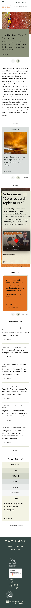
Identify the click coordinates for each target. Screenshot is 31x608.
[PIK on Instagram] (22, 540)
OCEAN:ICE (15, 465)
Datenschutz (19, 546)
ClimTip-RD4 (15, 493)
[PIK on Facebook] (16, 540)
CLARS (15, 498)
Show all (26, 178)
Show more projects (15, 525)
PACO (15, 482)
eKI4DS (15, 470)
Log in (24, 2)
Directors (5, 112)
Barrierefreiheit (15, 549)
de (19, 2)
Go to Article (6, 339)
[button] (13, 61)
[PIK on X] (9, 540)
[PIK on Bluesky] (6, 540)
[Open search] (28, 2)
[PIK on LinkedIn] (19, 540)
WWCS (15, 487)
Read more (5, 13)
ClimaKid (15, 476)
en (16, 2)
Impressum (11, 546)
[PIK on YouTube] (12, 540)
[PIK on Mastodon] (25, 540)
